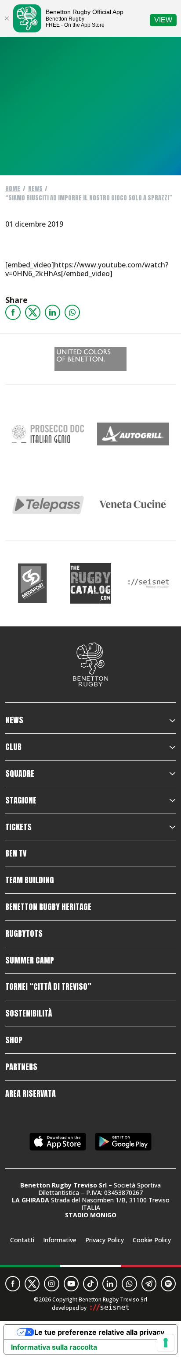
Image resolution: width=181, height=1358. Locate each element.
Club (13, 747)
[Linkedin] (52, 312)
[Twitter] (32, 312)
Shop (13, 1040)
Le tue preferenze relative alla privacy (99, 1332)
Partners (21, 1067)
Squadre (19, 773)
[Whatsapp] (72, 312)
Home (12, 188)
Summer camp (29, 960)
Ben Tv (15, 853)
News (35, 188)
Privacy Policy (104, 1240)
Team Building (29, 880)
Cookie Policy (152, 1240)
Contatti (22, 1240)
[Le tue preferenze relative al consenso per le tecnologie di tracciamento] (165, 1342)
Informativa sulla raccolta (54, 1347)
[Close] (6, 18)
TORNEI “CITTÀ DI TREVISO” (48, 986)
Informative (59, 1240)
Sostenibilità (28, 1013)
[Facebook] (13, 312)
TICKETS (18, 827)
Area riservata (30, 1093)
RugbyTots (24, 933)
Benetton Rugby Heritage (48, 907)
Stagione (20, 800)
